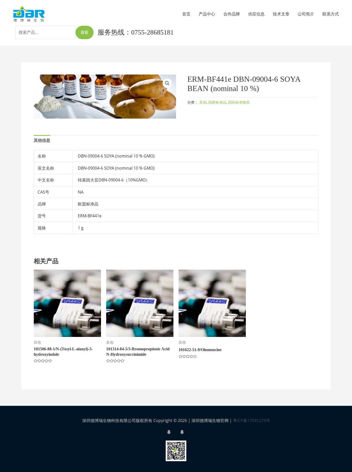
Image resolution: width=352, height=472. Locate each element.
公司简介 (306, 14)
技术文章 (281, 14)
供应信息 (256, 14)
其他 (202, 102)
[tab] (42, 140)
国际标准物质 (239, 102)
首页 (186, 14)
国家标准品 (217, 102)
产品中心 (207, 14)
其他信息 (42, 140)
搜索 (84, 32)
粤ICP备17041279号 (251, 420)
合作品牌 (231, 14)
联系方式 (330, 14)
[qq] (173, 432)
